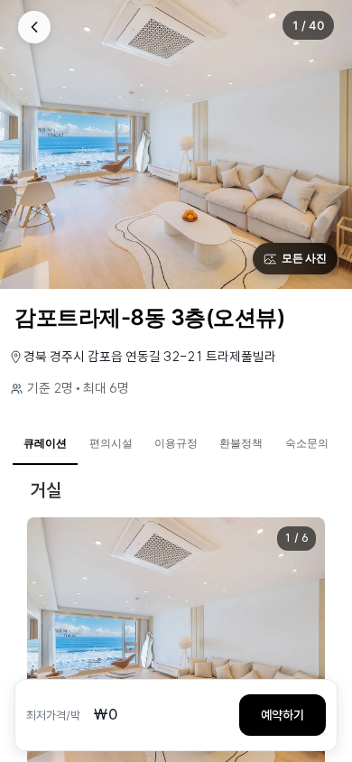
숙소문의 (307, 443)
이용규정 (176, 443)
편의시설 (111, 443)
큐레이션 (45, 443)
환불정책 (241, 443)
